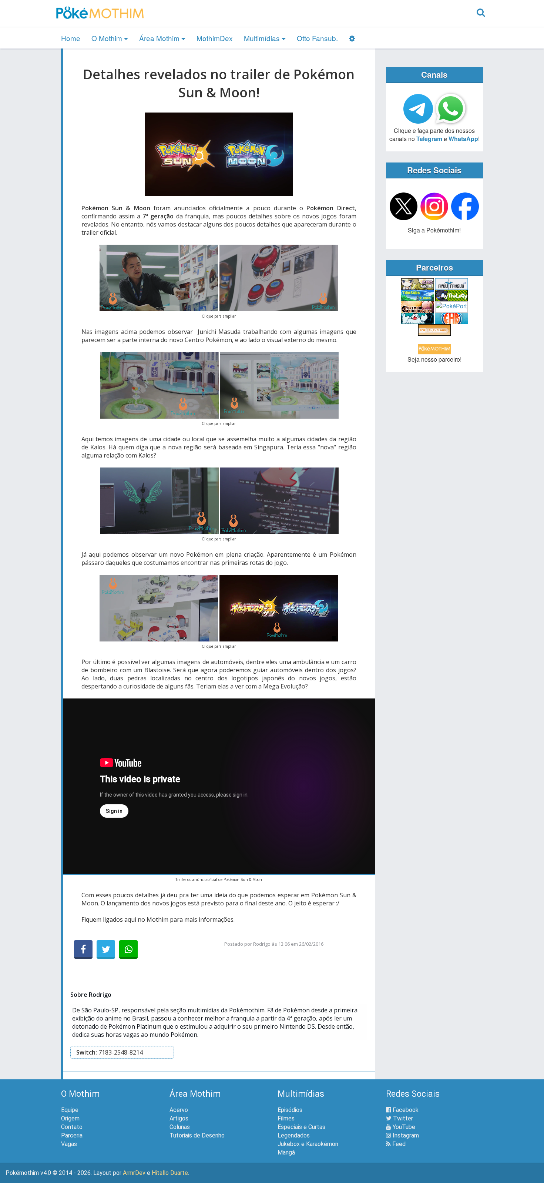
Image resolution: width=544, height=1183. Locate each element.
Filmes (286, 1118)
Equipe (69, 1109)
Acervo (178, 1109)
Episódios (290, 1109)
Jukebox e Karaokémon (308, 1143)
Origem (70, 1118)
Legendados (294, 1135)
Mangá (286, 1152)
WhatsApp (463, 138)
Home (70, 38)
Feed (398, 1143)
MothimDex (215, 38)
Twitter (402, 1118)
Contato (72, 1126)
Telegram (429, 138)
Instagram (405, 1135)
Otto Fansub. (317, 38)
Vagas (69, 1143)
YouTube (403, 1126)
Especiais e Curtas (301, 1126)
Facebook (405, 1109)
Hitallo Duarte (170, 1172)
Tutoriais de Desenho (197, 1135)
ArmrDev (134, 1172)
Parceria (72, 1135)
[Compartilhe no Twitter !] (106, 949)
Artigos (178, 1118)
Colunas (179, 1126)
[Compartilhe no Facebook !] (83, 949)
